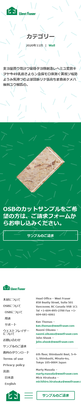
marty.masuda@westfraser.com (57, 374)
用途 (8, 318)
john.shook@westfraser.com (55, 342)
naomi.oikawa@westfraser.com (57, 334)
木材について (12, 300)
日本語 (9, 377)
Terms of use (13, 359)
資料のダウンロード (16, 352)
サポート (10, 325)
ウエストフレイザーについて (16, 332)
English (10, 384)
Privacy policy (14, 365)
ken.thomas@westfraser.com (55, 326)
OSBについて (12, 306)
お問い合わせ (12, 340)
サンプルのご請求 (55, 395)
